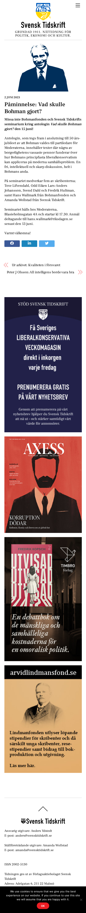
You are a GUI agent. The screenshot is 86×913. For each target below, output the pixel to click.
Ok (43, 905)
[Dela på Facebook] (12, 244)
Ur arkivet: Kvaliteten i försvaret (36, 265)
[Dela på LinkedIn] (29, 244)
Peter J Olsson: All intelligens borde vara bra (40, 272)
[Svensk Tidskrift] (43, 26)
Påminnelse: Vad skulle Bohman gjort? (34, 108)
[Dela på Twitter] (47, 244)
